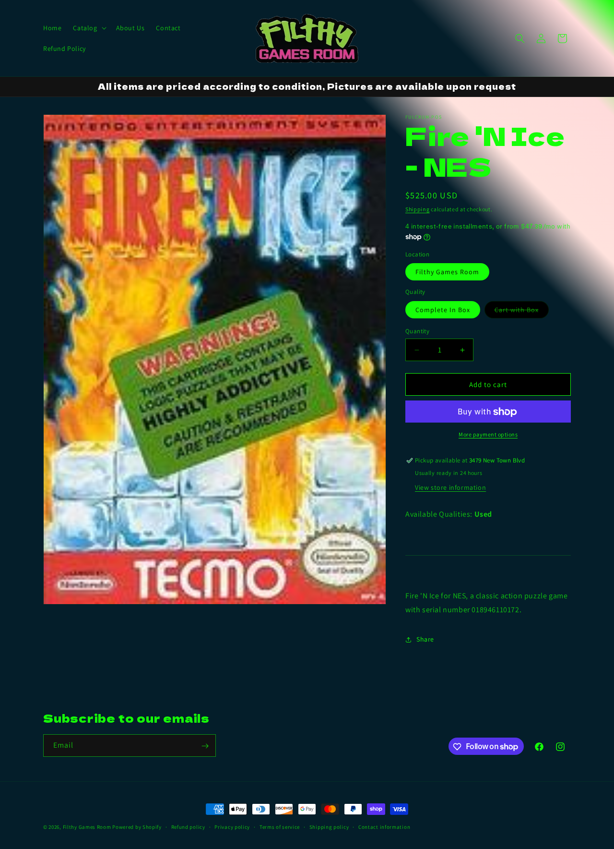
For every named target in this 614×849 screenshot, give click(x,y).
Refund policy (188, 826)
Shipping (417, 209)
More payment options (488, 434)
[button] (88, 28)
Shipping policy (329, 826)
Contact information (384, 826)
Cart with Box (522, 311)
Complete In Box (442, 309)
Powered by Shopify (137, 827)
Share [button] (425, 639)
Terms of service (280, 826)
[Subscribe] (204, 746)
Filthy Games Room (447, 272)
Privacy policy (232, 826)
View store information (450, 487)
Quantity (417, 331)
